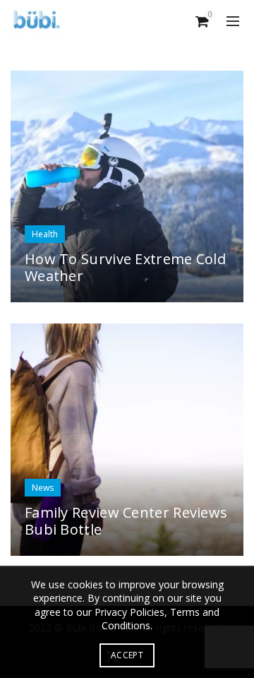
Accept (127, 655)
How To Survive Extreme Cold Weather (125, 267)
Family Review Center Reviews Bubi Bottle (126, 521)
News (43, 488)
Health (45, 234)
